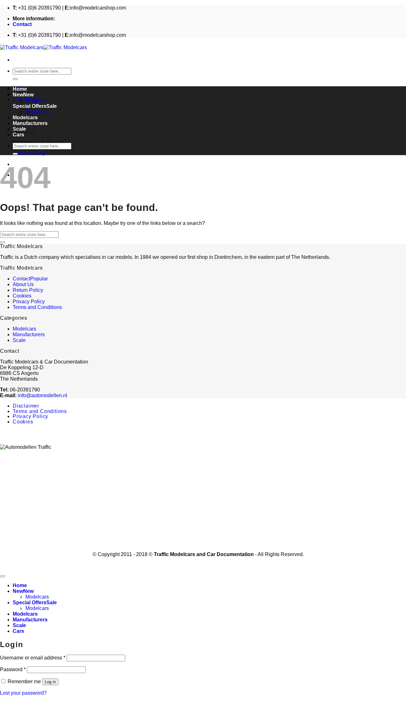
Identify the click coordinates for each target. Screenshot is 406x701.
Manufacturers (29, 334)
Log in (50, 681)
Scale (19, 340)
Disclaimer (26, 406)
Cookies (22, 295)
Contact (22, 24)
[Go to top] (2, 576)
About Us (23, 284)
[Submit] (15, 79)
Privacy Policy (29, 301)
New (18, 94)
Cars (18, 134)
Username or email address (32, 657)
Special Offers (29, 106)
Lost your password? (23, 693)
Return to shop (29, 153)
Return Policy (28, 290)
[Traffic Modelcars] (43, 47)
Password (13, 669)
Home (20, 89)
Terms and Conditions (37, 307)
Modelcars (37, 100)
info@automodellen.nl (42, 395)
